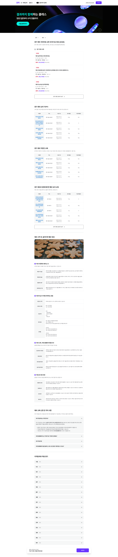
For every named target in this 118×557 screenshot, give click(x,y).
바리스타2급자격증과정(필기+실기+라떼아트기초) (39, 216)
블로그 (31, 3)
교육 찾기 (82, 550)
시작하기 (98, 2)
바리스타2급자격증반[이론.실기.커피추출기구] (39, 205)
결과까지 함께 (42, 3)
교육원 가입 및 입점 (90, 2)
